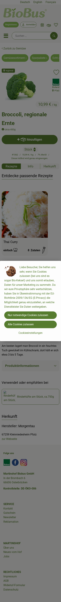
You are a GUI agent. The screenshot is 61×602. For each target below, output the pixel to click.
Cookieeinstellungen (30, 333)
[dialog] (30, 301)
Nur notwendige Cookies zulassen (28, 315)
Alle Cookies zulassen (21, 324)
